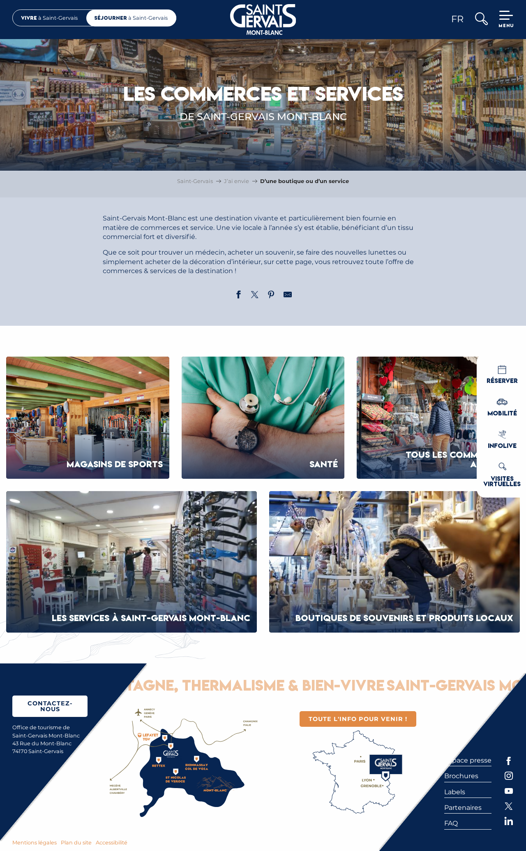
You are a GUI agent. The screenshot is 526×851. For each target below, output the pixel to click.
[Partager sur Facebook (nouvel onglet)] (238, 295)
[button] (481, 19)
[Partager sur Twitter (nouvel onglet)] (255, 295)
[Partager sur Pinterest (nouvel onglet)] (271, 295)
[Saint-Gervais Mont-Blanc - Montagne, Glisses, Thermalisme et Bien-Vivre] (263, 19)
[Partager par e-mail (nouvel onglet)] (288, 295)
